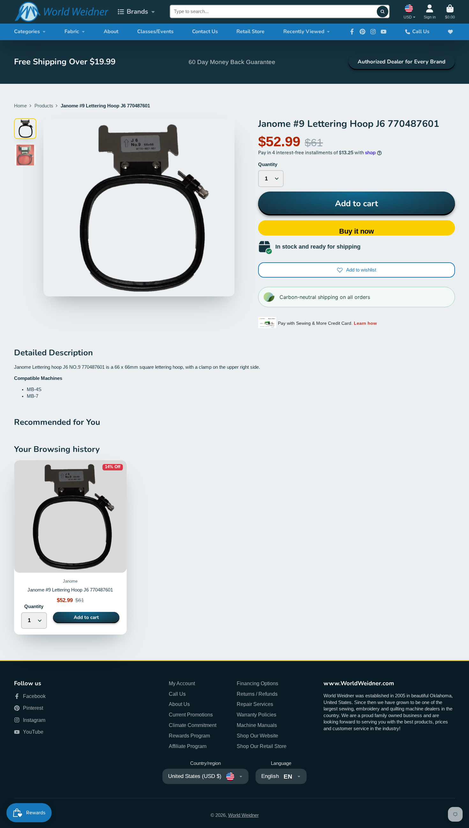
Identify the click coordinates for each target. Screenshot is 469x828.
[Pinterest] (362, 31)
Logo (61, 12)
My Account (182, 683)
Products (43, 105)
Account (430, 11)
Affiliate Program (187, 746)
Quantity (267, 164)
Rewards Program (189, 735)
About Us (179, 704)
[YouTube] (383, 31)
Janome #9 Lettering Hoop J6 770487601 (70, 547)
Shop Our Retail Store (262, 746)
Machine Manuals (257, 725)
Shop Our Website (257, 735)
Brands (137, 11)
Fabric (71, 31)
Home (20, 105)
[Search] (382, 11)
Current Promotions (191, 714)
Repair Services (255, 704)
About (111, 31)
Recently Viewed (303, 31)
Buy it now (356, 231)
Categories (27, 31)
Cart (450, 11)
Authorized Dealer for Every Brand (401, 61)
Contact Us (205, 31)
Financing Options (257, 683)
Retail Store (250, 31)
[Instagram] (373, 31)
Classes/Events (155, 31)
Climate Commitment (192, 725)
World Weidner (243, 815)
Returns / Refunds (257, 694)
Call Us (420, 31)
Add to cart (356, 203)
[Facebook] (352, 31)
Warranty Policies (256, 714)
